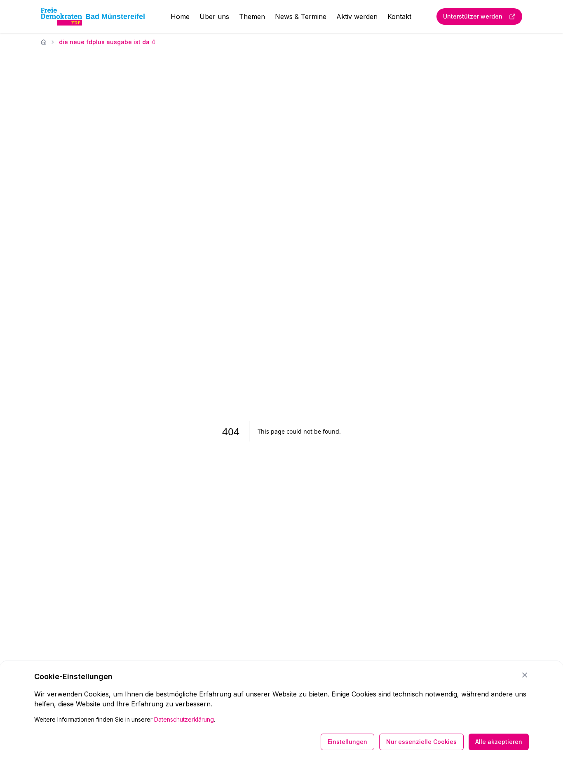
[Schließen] (525, 675)
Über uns (214, 16)
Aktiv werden (357, 16)
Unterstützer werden (472, 16)
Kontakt (399, 16)
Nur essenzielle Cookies (421, 741)
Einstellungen (347, 741)
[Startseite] (44, 42)
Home (180, 16)
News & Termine (300, 16)
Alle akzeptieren (498, 741)
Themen (252, 16)
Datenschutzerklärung (184, 719)
